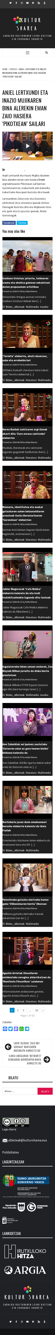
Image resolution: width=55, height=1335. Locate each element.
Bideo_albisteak (15, 169)
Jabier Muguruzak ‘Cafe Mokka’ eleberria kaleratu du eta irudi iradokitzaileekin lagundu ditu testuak (26, 593)
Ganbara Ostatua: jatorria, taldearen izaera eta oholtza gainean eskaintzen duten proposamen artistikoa (26, 282)
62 (36, 1010)
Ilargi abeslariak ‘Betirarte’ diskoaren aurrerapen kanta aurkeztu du (24, 1059)
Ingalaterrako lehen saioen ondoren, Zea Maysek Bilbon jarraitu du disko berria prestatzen (27, 671)
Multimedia (32, 307)
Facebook (9, 223)
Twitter (22, 223)
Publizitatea (10, 1152)
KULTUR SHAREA (27, 1297)
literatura (31, 169)
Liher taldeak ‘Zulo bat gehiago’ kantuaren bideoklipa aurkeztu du (27, 1046)
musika (44, 307)
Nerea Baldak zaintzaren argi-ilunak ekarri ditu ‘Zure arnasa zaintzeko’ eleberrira (24, 434)
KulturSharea (31, 164)
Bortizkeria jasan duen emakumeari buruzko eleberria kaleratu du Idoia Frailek (24, 826)
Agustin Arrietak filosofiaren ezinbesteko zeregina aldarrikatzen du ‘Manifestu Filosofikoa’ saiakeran (26, 977)
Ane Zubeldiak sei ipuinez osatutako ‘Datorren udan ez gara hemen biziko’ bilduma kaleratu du (25, 748)
